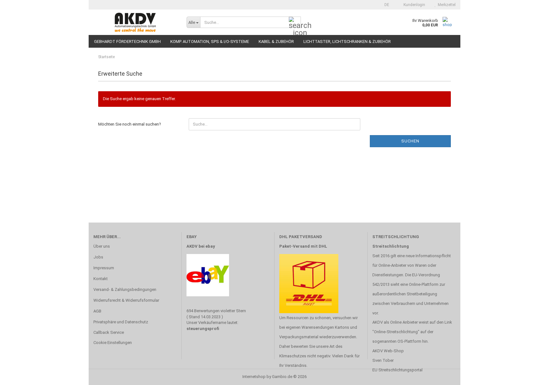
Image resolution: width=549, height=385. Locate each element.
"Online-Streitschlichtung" (395, 331)
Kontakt (100, 278)
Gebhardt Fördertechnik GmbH (127, 41)
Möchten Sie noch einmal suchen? (129, 124)
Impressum (103, 267)
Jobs (98, 257)
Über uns (101, 246)
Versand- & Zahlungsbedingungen (124, 289)
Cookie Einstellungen (112, 342)
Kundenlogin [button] (413, 5)
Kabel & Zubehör (276, 41)
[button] (385, 5)
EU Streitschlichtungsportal (397, 370)
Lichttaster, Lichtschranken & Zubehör (347, 41)
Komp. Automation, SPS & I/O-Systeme (209, 41)
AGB (97, 311)
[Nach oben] (531, 375)
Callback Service (108, 332)
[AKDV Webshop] (135, 22)
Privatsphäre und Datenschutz (120, 322)
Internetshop (254, 376)
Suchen (410, 141)
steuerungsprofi (202, 328)
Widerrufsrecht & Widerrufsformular (126, 300)
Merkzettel (446, 5)
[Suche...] (295, 22)
